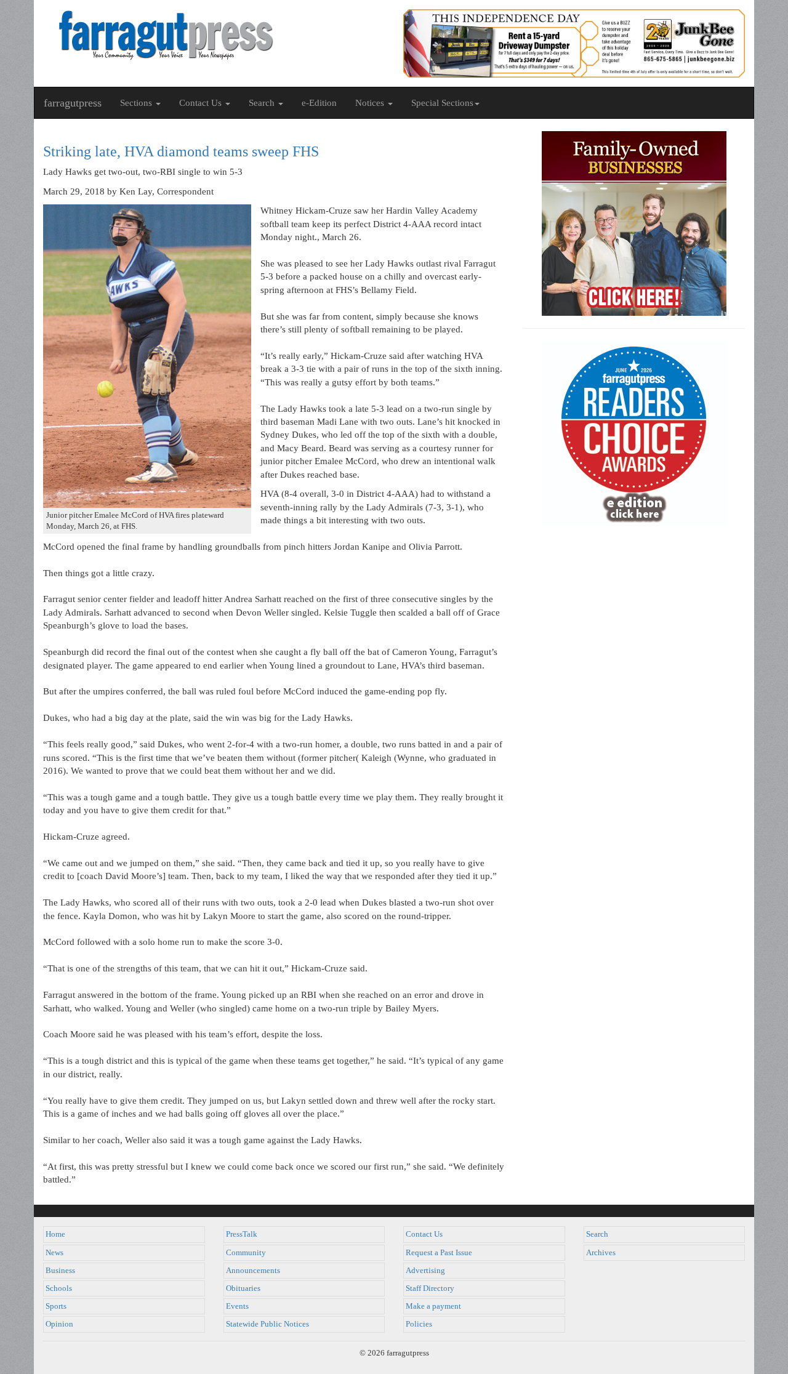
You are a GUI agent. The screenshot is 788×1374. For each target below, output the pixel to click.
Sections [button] (137, 103)
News (54, 1252)
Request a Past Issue (439, 1252)
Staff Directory (430, 1288)
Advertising (425, 1270)
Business (60, 1270)
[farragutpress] (214, 35)
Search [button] (263, 103)
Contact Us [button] (201, 103)
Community (246, 1252)
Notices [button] (371, 103)
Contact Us (424, 1234)
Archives (601, 1252)
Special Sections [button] (442, 103)
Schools (59, 1288)
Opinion (59, 1324)
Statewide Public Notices (267, 1324)
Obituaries (243, 1288)
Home (55, 1234)
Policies (419, 1324)
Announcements (253, 1270)
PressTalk (241, 1234)
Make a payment (433, 1306)
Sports (56, 1306)
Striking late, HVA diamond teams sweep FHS (181, 151)
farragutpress (73, 103)
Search (597, 1234)
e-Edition (319, 103)
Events (237, 1306)
